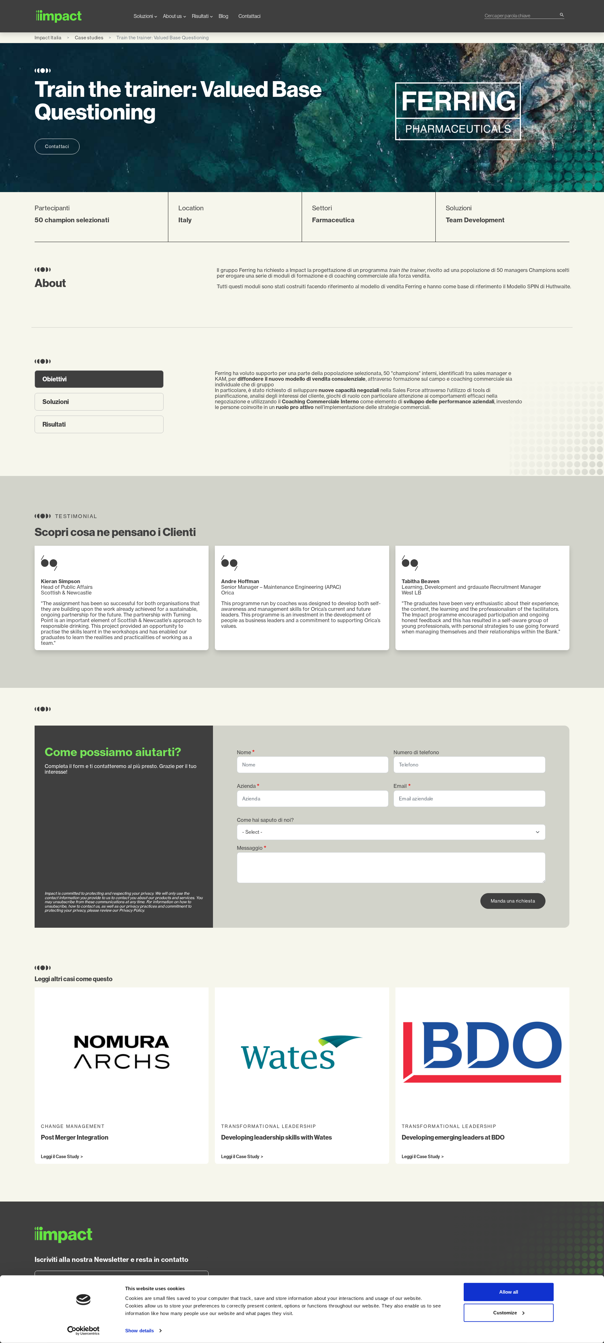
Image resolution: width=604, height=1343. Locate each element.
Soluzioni (143, 16)
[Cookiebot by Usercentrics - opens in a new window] (83, 1330)
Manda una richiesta (513, 901)
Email (400, 786)
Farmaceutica (333, 220)
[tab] (99, 379)
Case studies (89, 37)
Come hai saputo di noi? (265, 820)
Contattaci (249, 16)
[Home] (79, 16)
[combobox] (521, 16)
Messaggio (250, 848)
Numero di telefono (416, 752)
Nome (244, 752)
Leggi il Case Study (60, 1156)
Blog (223, 16)
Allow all (508, 1292)
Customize (505, 1312)
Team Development (475, 220)
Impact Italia (48, 37)
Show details (139, 1330)
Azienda (246, 786)
